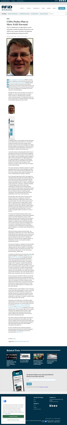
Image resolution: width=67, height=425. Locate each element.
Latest (21, 8)
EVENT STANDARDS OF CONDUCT (48, 420)
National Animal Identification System (16, 82)
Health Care (17, 341)
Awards (49, 8)
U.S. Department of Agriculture (17, 79)
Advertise (35, 407)
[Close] (24, 398)
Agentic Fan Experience (13, 13)
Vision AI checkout (44, 13)
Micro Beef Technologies (16, 257)
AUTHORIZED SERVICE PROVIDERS (35, 420)
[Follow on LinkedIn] (61, 0)
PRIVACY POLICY (57, 421)
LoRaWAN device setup (24, 13)
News (8, 18)
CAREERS (26, 420)
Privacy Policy (8, 413)
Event (43, 8)
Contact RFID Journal (37, 409)
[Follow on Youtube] (65, 0)
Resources (36, 8)
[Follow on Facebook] (60, 0)
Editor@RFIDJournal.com (53, 401)
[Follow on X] (63, 0)
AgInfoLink (29, 255)
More (54, 8)
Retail (21, 341)
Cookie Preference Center (13, 419)
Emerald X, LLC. (51, 418)
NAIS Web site (19, 332)
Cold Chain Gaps (34, 13)
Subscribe (61, 8)
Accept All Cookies (13, 416)
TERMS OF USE (50, 421)
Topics (28, 8)
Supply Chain (26, 341)
